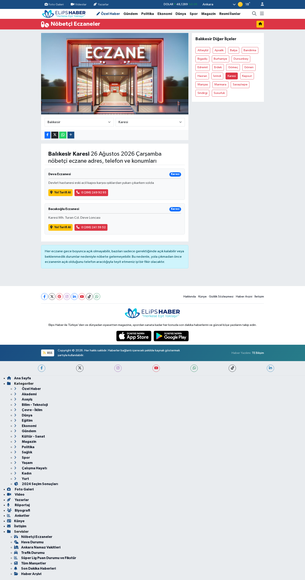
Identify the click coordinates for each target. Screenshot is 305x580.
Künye (202, 296)
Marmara (220, 84)
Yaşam (27, 463)
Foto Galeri (56, 4)
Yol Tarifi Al (62, 192)
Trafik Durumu (33, 553)
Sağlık (26, 452)
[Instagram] (66, 296)
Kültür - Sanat (33, 436)
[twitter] (79, 368)
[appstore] (134, 336)
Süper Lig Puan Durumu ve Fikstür (48, 558)
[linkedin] (270, 368)
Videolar (81, 4)
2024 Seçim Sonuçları (39, 484)
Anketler (21, 515)
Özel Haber (110, 14)
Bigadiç (202, 58)
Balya (233, 50)
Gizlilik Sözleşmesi (221, 296)
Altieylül (203, 50)
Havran (202, 76)
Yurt (25, 479)
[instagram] (118, 368)
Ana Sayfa (22, 378)
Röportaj (22, 505)
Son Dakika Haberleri (38, 568)
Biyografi (22, 510)
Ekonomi (164, 14)
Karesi (232, 76)
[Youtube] (81, 296)
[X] (52, 296)
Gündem (130, 14)
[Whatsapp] (96, 296)
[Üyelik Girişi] (260, 4)
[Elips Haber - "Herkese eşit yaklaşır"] (64, 13)
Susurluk (219, 93)
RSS (49, 352)
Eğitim (27, 420)
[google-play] (171, 336)
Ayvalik (219, 50)
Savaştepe (240, 84)
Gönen (249, 67)
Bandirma (250, 50)
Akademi (29, 394)
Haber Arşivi (244, 296)
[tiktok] (232, 368)
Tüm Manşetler (33, 563)
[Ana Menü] (262, 14)
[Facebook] (44, 296)
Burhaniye (220, 58)
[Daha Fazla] (70, 135)
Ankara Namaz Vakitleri (40, 547)
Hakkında (189, 296)
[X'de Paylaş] (54, 135)
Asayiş (26, 399)
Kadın (26, 473)
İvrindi (217, 76)
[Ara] (254, 14)
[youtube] (156, 368)
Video (19, 494)
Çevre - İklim (31, 410)
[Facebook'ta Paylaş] (47, 135)
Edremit (203, 67)
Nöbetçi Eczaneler (36, 537)
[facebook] (41, 368)
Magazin (208, 14)
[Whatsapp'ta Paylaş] (62, 135)
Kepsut (247, 76)
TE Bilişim (258, 352)
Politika (147, 14)
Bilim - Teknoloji (34, 404)
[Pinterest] (59, 296)
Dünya (181, 14)
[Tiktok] (89, 296)
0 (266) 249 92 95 (93, 192)
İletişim (259, 296)
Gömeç (233, 67)
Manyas (203, 84)
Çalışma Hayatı (34, 468)
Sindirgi (202, 93)
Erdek (218, 67)
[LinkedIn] (74, 296)
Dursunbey (241, 58)
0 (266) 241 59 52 (93, 227)
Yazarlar (103, 4)
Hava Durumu (32, 542)
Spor (194, 14)
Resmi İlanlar (229, 14)
